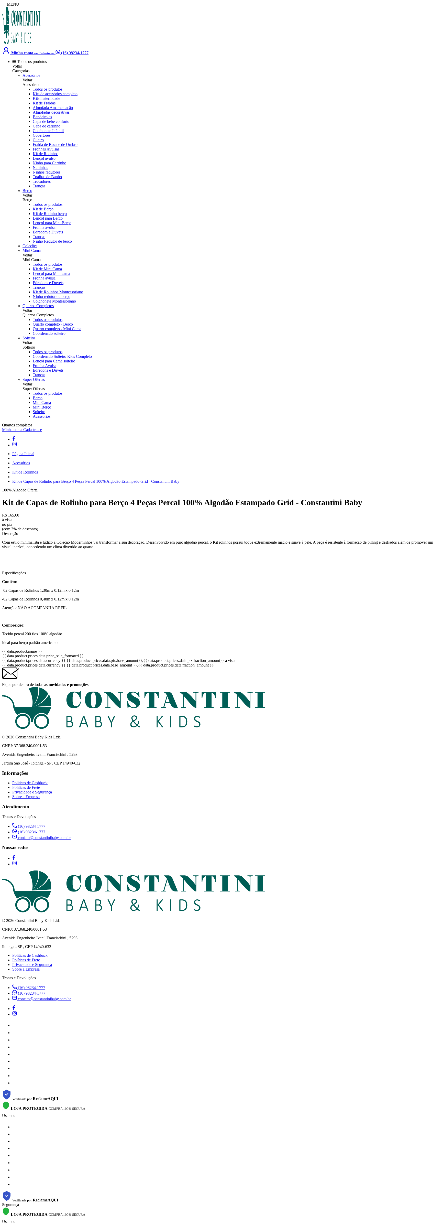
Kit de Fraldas (44, 103)
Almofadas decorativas (51, 112)
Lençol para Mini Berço (52, 223)
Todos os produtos (47, 89)
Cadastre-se (32, 429)
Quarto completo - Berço (53, 324)
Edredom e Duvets (48, 232)
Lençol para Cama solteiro (54, 361)
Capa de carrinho (46, 126)
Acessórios (31, 75)
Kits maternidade (46, 98)
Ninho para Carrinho (49, 163)
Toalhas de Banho (47, 177)
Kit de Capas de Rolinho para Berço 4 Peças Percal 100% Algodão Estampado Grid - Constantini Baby (95, 481)
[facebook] (13, 439)
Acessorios (41, 416)
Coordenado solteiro (49, 333)
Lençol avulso (44, 158)
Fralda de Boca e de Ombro (55, 144)
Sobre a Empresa (26, 796)
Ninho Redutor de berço (52, 241)
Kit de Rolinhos (45, 154)
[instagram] (14, 445)
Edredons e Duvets (48, 283)
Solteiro (29, 338)
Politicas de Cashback (30, 783)
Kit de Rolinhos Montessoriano (58, 292)
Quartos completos (17, 425)
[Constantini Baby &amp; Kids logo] (21, 43)
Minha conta (12, 429)
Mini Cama (32, 250)
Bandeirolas (42, 117)
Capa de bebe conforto (51, 121)
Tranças (39, 186)
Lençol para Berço (48, 218)
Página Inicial (23, 453)
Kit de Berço (43, 209)
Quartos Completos (38, 306)
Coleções (30, 246)
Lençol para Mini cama (51, 273)
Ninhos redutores (46, 172)
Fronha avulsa (44, 227)
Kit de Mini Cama (47, 269)
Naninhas (40, 167)
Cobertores (41, 135)
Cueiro (38, 140)
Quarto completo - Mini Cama (57, 329)
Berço (27, 190)
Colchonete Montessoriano (54, 301)
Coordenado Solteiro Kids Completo (62, 356)
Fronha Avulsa (44, 365)
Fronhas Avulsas (46, 149)
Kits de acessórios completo (55, 94)
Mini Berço (42, 407)
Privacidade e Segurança (32, 792)
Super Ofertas (34, 379)
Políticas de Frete (26, 787)
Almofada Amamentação (53, 107)
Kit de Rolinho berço (50, 213)
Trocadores (42, 181)
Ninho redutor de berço (51, 296)
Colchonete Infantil (48, 130)
